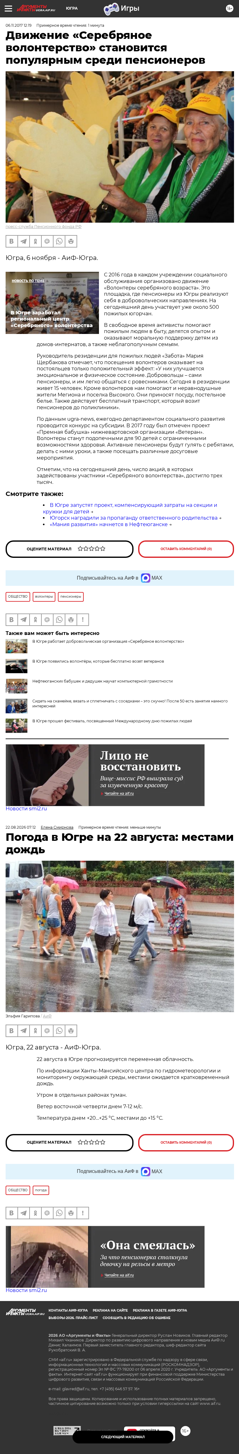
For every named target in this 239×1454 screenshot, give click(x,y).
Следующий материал (123, 1437)
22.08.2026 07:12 (21, 827)
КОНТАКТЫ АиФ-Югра (68, 1310)
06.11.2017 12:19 (18, 25)
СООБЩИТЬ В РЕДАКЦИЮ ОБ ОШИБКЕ (137, 1318)
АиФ (47, 1016)
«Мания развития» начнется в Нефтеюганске (109, 524)
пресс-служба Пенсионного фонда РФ (44, 226)
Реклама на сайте (110, 1310)
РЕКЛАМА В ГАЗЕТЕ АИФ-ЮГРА (160, 1310)
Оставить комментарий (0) (186, 549)
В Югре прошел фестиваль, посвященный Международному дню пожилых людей (112, 721)
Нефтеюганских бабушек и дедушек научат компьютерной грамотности (102, 681)
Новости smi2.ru (26, 809)
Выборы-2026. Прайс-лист (73, 1318)
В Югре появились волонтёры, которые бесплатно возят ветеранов (98, 661)
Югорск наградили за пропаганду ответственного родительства (134, 518)
